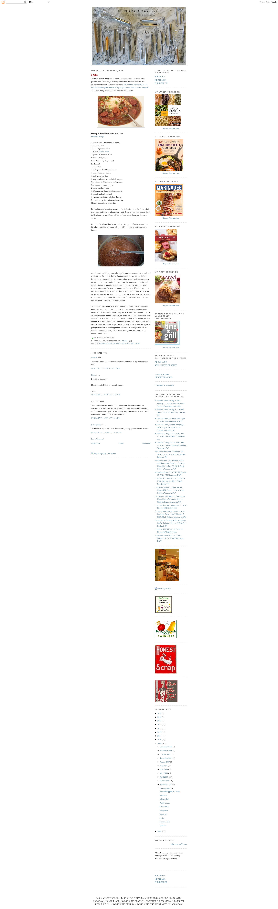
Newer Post (95, 443)
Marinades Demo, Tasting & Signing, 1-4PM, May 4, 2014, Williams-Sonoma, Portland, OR (170, 427)
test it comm (96, 424)
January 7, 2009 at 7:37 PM (105, 394)
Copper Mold (165, 821)
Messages (163, 814)
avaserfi (94, 357)
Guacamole (164, 806)
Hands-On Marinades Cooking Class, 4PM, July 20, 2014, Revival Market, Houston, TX (170, 454)
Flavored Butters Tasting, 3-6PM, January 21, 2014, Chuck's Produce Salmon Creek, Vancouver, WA (169, 403)
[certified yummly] (163, 588)
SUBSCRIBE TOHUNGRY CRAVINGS (163, 375)
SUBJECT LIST (161, 83)
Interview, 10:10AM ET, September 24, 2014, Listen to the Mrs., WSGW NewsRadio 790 (170, 481)
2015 (159, 720)
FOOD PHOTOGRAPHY (164, 385)
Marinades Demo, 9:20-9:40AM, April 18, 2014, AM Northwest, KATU (170, 420)
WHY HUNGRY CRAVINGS (166, 365)
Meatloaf (163, 795)
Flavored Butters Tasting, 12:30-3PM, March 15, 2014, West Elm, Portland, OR (170, 412)
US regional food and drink (126, 343)
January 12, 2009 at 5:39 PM (106, 432)
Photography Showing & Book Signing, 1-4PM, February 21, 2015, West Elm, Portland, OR (170, 523)
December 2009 (166, 746)
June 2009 (164, 769)
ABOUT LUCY (161, 362)
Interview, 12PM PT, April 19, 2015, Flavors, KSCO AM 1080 (169, 530)
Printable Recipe (97, 136)
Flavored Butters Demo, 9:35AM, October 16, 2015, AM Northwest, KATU (169, 538)
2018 (159, 713)
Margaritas (164, 810)
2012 (159, 732)
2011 (159, 736)
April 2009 (164, 777)
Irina (93, 374)
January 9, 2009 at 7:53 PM (105, 418)
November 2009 (166, 750)
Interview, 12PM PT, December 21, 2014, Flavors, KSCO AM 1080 (171, 506)
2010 (159, 739)
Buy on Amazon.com (171, 128)
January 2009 (165, 788)
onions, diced (103, 151)
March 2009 (165, 780)
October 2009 (165, 754)
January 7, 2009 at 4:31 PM (105, 368)
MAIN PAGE (160, 76)
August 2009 (165, 761)
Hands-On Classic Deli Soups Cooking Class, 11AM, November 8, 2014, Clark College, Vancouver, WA (170, 499)
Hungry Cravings (139, 11)
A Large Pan (164, 799)
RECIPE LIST (160, 80)
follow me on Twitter (179, 844)
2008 (159, 831)
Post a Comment (97, 438)
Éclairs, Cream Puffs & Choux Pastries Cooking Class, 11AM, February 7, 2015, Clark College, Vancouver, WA (170, 514)
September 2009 (166, 758)
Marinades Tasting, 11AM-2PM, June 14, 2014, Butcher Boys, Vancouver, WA (170, 436)
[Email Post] (130, 341)
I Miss (94, 74)
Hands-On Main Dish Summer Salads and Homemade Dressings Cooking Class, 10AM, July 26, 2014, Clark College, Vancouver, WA (170, 464)
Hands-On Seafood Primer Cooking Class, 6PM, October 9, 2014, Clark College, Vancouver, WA (170, 490)
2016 (159, 717)
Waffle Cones (165, 803)
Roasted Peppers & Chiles (170, 791)
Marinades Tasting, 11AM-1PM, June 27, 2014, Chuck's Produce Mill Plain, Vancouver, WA (171, 445)
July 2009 (164, 765)
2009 (159, 743)
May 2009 (164, 773)
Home (121, 443)
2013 (159, 728)
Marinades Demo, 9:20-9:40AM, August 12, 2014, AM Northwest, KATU (170, 473)
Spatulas (163, 825)
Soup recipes (105, 343)
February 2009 (166, 784)
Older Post (146, 443)
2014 (159, 724)
